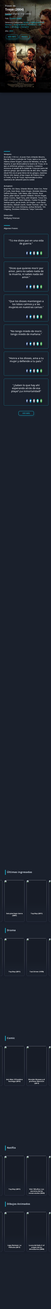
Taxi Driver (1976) (14, 971)
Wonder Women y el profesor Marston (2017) (14, 1081)
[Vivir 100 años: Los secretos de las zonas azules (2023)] (14, 1171)
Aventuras (32, 24)
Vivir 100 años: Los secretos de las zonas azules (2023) (14, 1191)
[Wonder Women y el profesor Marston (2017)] (14, 1061)
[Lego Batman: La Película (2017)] (37, 1061)
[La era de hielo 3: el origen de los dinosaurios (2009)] (14, 1227)
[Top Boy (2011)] (14, 895)
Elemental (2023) (36, 971)
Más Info (12, 36)
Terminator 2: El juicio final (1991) (36, 914)
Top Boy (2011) (14, 913)
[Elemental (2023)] (37, 953)
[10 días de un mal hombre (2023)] (37, 1171)
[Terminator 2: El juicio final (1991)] (37, 895)
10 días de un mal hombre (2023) (37, 1190)
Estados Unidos (15, 18)
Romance (25, 27)
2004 (11, 31)
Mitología (15, 27)
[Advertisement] (25, 118)
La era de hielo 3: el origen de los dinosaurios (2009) (14, 1247)
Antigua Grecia (20, 24)
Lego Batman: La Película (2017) (36, 1080)
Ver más (26, 413)
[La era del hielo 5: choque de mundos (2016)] (37, 1227)
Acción (26, 22)
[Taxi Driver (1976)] (14, 953)
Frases (25, 36)
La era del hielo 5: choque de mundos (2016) (37, 1247)
